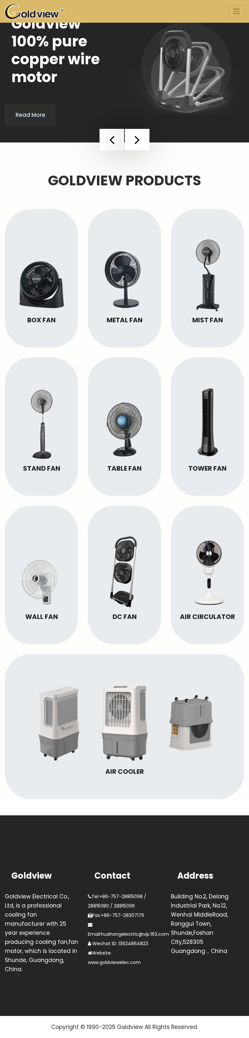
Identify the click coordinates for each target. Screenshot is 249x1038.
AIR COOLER (124, 771)
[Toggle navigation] (236, 11)
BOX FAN (41, 320)
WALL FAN (41, 616)
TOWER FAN (207, 468)
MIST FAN (207, 320)
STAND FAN (41, 468)
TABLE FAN (124, 468)
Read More (30, 115)
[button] (112, 139)
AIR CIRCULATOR (207, 616)
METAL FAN (125, 320)
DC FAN (125, 616)
